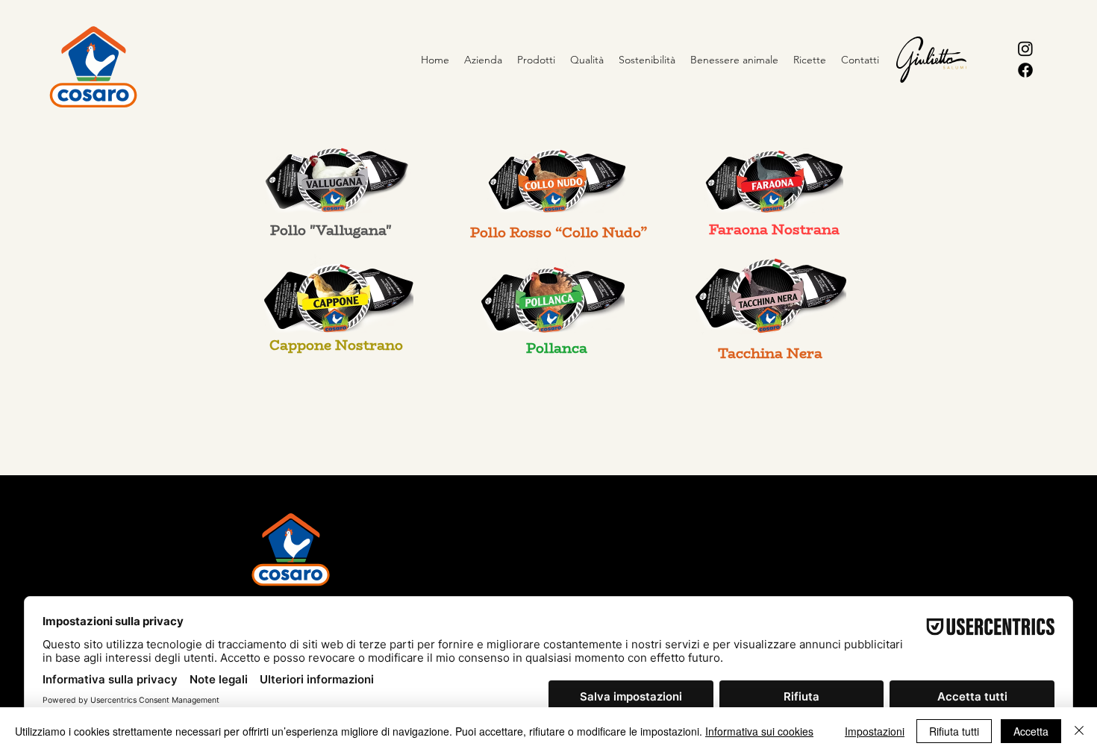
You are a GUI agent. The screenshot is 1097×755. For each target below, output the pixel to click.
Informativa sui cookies (759, 731)
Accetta (1030, 731)
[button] (536, 59)
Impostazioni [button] (874, 731)
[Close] (1079, 731)
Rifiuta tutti (954, 731)
